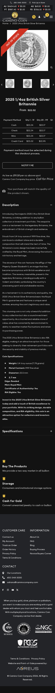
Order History (9, 549)
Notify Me (27, 165)
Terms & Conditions (11, 557)
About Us (34, 537)
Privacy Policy (9, 553)
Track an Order (9, 545)
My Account (8, 541)
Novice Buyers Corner (40, 553)
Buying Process (37, 549)
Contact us (8, 537)
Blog (32, 545)
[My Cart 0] (45, 17)
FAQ (32, 541)
